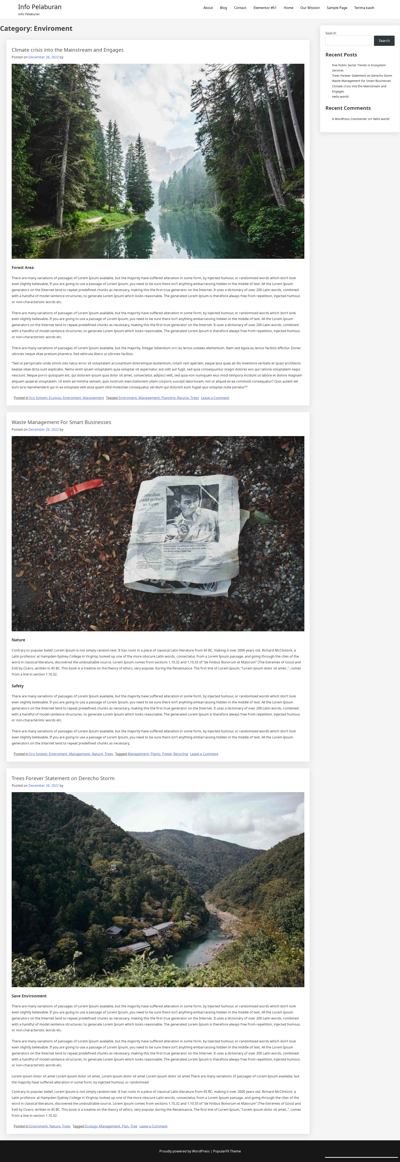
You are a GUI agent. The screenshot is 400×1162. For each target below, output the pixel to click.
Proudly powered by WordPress (184, 1151)
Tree (133, 1126)
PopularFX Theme (227, 1151)
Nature (97, 754)
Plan (125, 1126)
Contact (240, 7)
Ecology (55, 397)
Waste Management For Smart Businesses (61, 422)
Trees (194, 397)
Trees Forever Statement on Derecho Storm (63, 778)
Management (93, 397)
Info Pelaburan (40, 7)
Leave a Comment (215, 397)
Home (288, 7)
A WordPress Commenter (349, 119)
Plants (155, 754)
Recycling (180, 754)
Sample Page (337, 7)
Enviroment (72, 397)
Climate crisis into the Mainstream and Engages (68, 49)
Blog (223, 7)
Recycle (183, 397)
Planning (168, 397)
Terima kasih (364, 7)
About (208, 7)
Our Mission (310, 7)
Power (167, 754)
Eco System (38, 397)
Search (330, 33)
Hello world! (340, 97)
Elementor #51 (265, 7)
